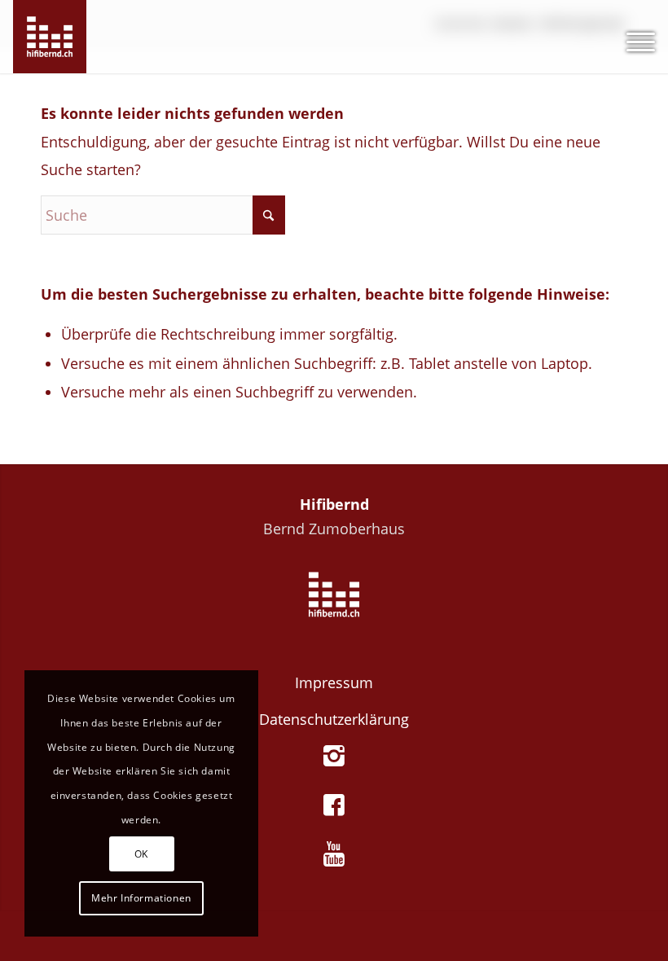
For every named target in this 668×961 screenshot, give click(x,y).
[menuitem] (632, 36)
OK (141, 854)
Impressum (334, 682)
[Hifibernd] (49, 36)
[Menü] (632, 36)
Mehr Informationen (141, 898)
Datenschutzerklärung (334, 719)
